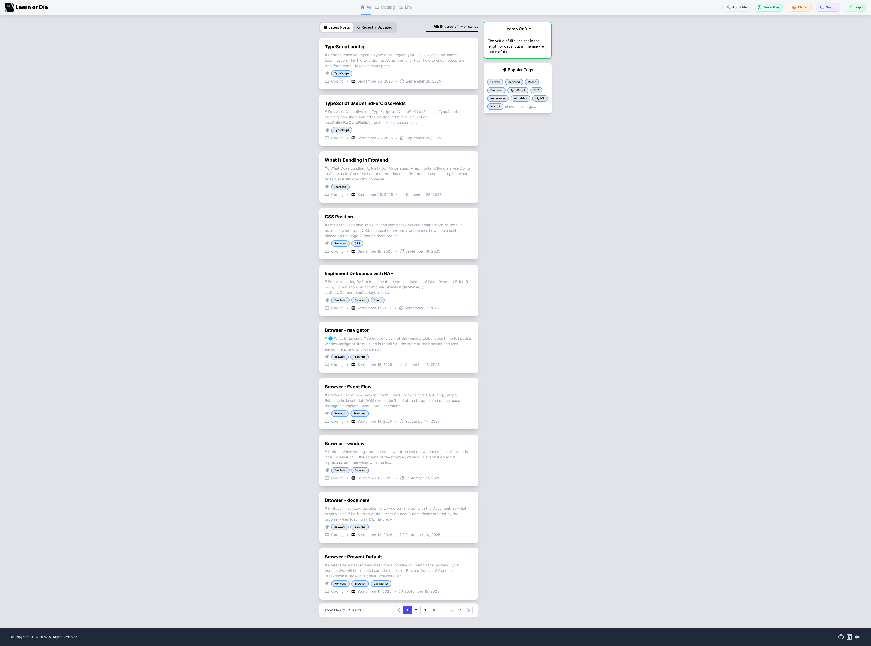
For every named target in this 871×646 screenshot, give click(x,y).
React (532, 82)
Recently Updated (377, 27)
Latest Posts (339, 27)
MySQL (540, 98)
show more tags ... (521, 106)
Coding (388, 7)
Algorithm (520, 98)
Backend (514, 82)
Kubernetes (498, 98)
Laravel (495, 82)
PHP (536, 90)
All (369, 7)
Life (408, 7)
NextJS (495, 106)
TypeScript (518, 90)
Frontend (496, 90)
